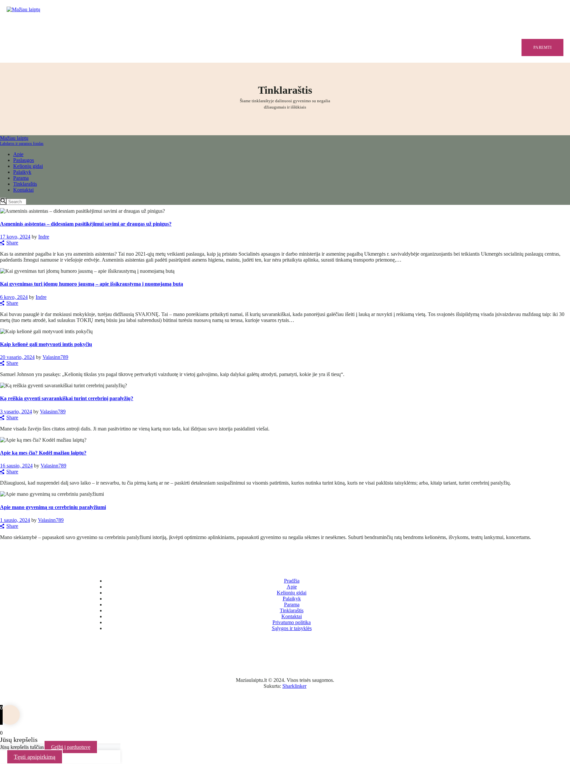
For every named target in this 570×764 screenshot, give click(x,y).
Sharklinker (294, 686)
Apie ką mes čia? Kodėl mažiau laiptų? (43, 453)
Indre (43, 236)
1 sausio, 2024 (15, 520)
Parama (292, 604)
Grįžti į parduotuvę (70, 747)
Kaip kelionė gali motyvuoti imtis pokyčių (46, 344)
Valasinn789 (55, 357)
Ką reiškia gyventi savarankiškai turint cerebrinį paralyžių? (66, 398)
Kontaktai (291, 616)
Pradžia (292, 581)
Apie (292, 586)
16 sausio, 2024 (16, 465)
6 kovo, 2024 (14, 297)
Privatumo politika (291, 622)
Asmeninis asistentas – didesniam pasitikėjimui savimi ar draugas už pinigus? (86, 224)
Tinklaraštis (291, 610)
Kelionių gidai (291, 592)
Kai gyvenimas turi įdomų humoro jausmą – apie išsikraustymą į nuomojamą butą (91, 284)
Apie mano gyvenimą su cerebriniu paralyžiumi (53, 507)
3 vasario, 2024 (16, 411)
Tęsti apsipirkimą (34, 756)
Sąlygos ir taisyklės (292, 628)
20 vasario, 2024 (17, 357)
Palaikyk (292, 598)
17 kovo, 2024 (15, 236)
